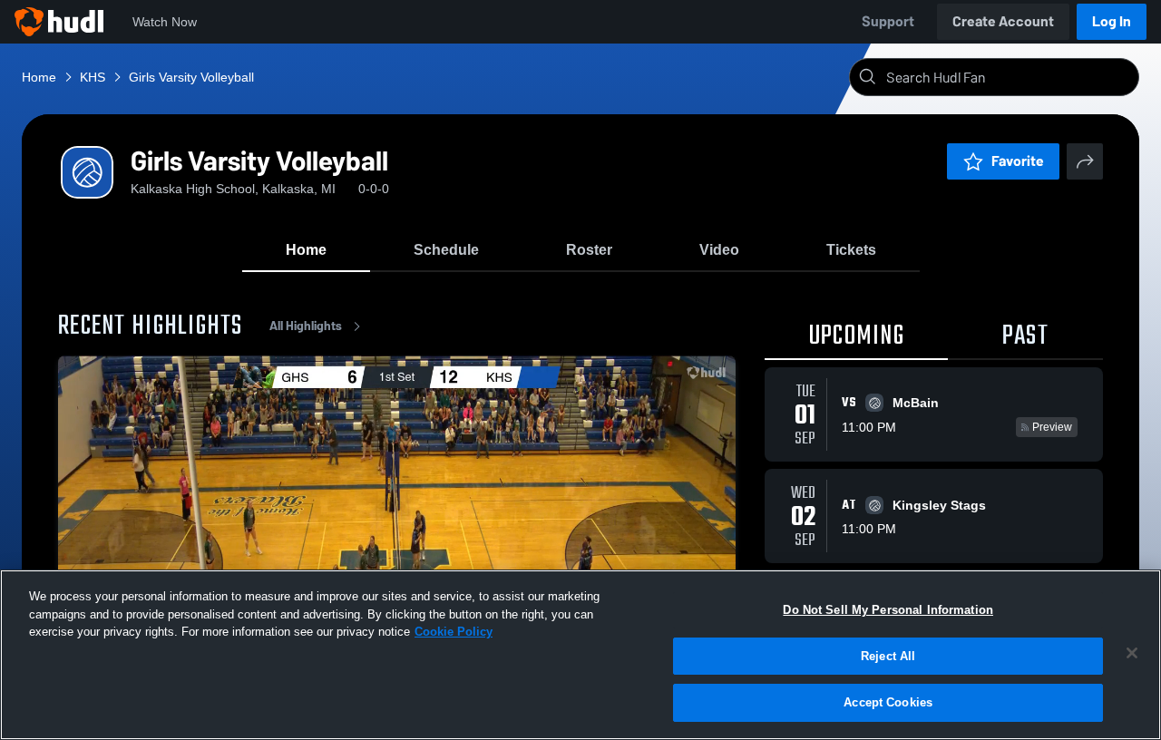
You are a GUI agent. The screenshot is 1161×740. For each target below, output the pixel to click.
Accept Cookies (888, 702)
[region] (580, 655)
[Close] (1132, 653)
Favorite (1017, 161)
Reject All (888, 656)
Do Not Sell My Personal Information (888, 610)
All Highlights (305, 326)
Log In (1111, 21)
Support (888, 21)
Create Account (1003, 21)
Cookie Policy (454, 631)
